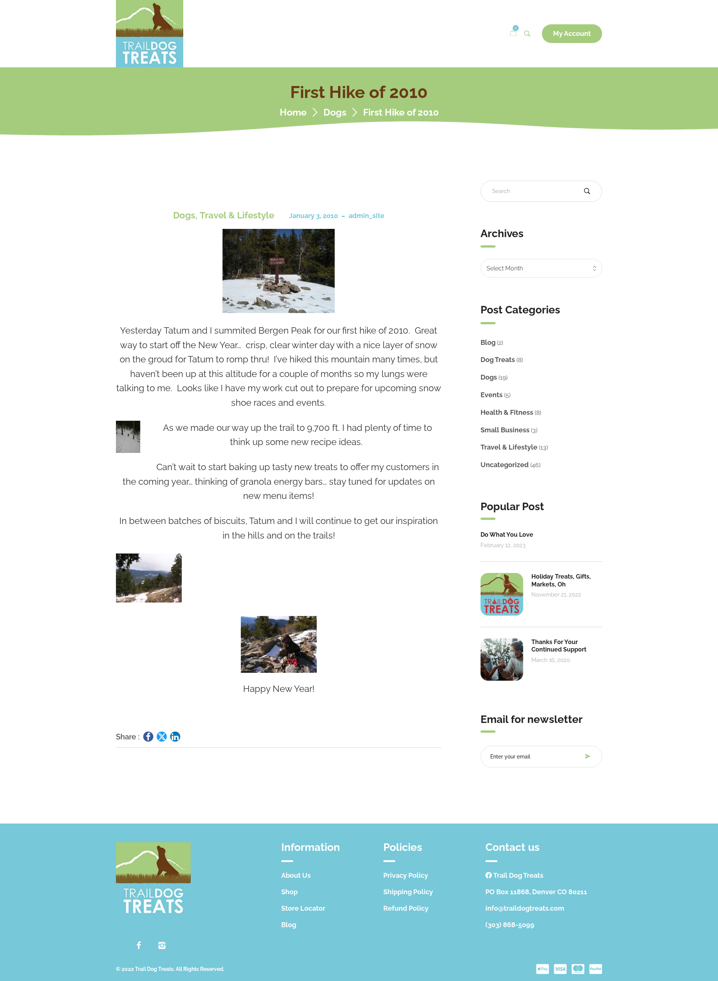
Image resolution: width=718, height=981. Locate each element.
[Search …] (527, 33)
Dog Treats (498, 360)
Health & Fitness (507, 412)
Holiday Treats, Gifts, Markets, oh (561, 580)
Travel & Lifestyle (237, 215)
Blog (488, 342)
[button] (572, 33)
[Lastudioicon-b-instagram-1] (162, 945)
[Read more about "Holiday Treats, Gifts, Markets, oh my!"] (502, 594)
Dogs (334, 112)
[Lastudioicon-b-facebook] (139, 945)
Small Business (505, 430)
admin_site (366, 216)
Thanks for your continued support (558, 645)
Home (293, 112)
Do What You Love (507, 534)
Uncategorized (505, 465)
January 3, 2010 (313, 216)
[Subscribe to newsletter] (590, 756)
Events (492, 395)
